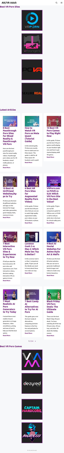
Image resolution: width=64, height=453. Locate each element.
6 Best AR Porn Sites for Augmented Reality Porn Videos (31, 195)
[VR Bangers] (32, 43)
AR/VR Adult (9, 2)
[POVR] (32, 69)
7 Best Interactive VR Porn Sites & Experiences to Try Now (9, 250)
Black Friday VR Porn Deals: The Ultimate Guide (53, 306)
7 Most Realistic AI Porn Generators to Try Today (9, 306)
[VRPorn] (32, 20)
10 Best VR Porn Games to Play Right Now (53, 132)
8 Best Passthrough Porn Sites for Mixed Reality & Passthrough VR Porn (9, 136)
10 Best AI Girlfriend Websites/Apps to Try (9, 192)
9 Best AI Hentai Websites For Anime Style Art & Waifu (54, 249)
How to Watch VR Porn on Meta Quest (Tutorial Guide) (32, 135)
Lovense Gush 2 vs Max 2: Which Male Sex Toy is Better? (32, 249)
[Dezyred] (32, 383)
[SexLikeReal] (32, 93)
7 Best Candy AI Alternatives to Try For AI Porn (32, 306)
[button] (56, 2)
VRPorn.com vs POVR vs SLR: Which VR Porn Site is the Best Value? (53, 195)
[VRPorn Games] (32, 360)
